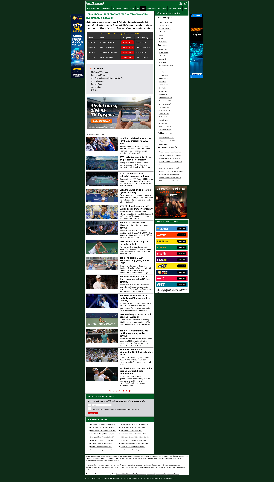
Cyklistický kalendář (165, 104)
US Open (95, 90)
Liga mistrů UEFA (164, 25)
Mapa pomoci (142, 474)
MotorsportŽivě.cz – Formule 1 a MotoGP (102, 437)
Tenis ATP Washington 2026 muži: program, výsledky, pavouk (134, 333)
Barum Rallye (163, 41)
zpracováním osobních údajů (108, 409)
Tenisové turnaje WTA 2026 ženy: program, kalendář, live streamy (135, 279)
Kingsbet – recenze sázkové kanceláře (170, 177)
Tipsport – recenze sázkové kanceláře (170, 155)
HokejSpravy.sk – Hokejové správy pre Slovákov (135, 440)
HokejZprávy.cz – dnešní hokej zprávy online (103, 430)
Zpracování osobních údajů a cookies (134, 478)
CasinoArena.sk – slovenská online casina (133, 446)
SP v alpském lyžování (165, 97)
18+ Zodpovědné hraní (153, 478)
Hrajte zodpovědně (91, 465)
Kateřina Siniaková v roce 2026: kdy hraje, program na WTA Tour (136, 141)
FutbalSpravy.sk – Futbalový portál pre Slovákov (134, 443)
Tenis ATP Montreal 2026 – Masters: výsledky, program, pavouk (134, 225)
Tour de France (163, 85)
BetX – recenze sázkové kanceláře (169, 174)
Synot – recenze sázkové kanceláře (169, 168)
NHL (160, 69)
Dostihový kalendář (164, 117)
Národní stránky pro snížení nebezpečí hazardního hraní (163, 474)
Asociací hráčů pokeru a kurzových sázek (107, 460)
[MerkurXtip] (77, 77)
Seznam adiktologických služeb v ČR (126, 474)
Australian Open (98, 81)
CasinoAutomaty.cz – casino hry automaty (133, 427)
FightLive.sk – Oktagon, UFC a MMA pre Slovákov (135, 437)
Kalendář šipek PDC (165, 101)
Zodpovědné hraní (174, 458)
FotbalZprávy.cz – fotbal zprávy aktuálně (102, 427)
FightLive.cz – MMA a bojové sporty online (102, 424)
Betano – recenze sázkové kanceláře (169, 158)
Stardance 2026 (163, 144)
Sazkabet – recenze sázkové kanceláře (170, 161)
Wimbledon (96, 87)
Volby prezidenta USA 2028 (167, 141)
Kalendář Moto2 (163, 120)
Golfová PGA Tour (164, 113)
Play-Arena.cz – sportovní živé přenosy (101, 440)
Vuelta (161, 38)
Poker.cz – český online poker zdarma (101, 446)
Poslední (130, 391)
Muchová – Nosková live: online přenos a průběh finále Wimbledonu (136, 371)
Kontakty (93, 478)
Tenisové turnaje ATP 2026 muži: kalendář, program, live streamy (135, 298)
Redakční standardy (103, 478)
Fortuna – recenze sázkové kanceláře (170, 152)
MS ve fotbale (163, 56)
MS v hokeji (162, 62)
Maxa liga (162, 72)
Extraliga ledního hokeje (166, 65)
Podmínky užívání (116, 478)
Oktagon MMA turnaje (165, 130)
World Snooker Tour (165, 110)
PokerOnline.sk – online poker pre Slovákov (133, 450)
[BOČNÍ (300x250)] (171, 217)
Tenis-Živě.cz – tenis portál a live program (102, 434)
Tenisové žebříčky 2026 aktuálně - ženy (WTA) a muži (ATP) (135, 260)
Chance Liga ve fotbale (165, 22)
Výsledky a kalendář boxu (166, 126)
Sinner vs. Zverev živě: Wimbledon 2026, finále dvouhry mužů (136, 352)
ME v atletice (162, 32)
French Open (96, 84)
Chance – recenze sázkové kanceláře (170, 165)
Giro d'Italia (162, 88)
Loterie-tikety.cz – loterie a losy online (131, 430)
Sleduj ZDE (127, 42)
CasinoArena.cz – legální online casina (101, 450)
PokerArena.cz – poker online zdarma (101, 443)
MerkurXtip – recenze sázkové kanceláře (171, 171)
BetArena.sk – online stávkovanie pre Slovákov (134, 434)
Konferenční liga (163, 52)
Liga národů (162, 59)
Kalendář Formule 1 (165, 29)
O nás (87, 478)
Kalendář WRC (163, 123)
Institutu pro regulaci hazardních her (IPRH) (138, 458)
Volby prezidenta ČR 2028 (166, 137)
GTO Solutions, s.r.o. (170, 478)
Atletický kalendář (164, 107)
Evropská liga (163, 49)
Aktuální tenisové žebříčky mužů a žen (107, 78)
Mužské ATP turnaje (99, 72)
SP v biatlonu (163, 94)
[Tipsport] (196, 77)
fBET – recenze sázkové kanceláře (169, 181)
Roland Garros (163, 78)
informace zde (124, 467)
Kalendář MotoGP (164, 91)
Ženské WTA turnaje (100, 75)
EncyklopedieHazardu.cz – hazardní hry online (134, 424)
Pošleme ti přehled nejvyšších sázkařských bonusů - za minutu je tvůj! (116, 401)
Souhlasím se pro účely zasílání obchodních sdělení (115, 409)
